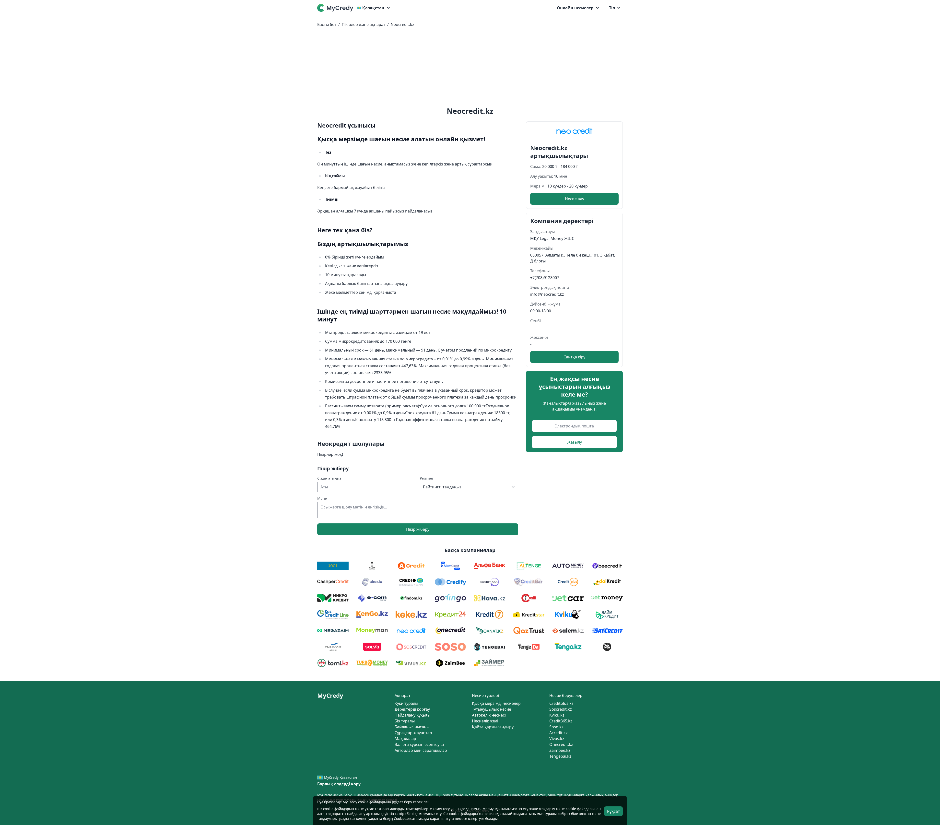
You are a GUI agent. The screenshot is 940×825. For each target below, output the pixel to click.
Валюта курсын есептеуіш (419, 744)
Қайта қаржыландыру (493, 727)
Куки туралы (406, 703)
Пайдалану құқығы (412, 715)
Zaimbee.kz (559, 750)
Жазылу (574, 442)
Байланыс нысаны (412, 727)
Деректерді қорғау (412, 709)
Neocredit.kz (402, 24)
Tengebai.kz (560, 756)
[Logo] (336, 8)
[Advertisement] (470, 68)
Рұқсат (613, 811)
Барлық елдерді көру (339, 784)
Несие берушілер (565, 695)
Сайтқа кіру (574, 357)
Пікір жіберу (417, 529)
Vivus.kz (556, 738)
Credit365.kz (560, 721)
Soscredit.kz (560, 709)
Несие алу (574, 198)
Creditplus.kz (561, 703)
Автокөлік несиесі (489, 715)
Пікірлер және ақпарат (363, 24)
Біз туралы (405, 721)
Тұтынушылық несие (491, 709)
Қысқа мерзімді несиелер (496, 703)
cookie (328, 808)
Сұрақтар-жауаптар (413, 732)
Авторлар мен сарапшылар (421, 750)
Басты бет (326, 24)
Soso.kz (556, 727)
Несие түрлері (485, 695)
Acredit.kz (558, 732)
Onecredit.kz (561, 744)
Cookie (399, 818)
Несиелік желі (485, 721)
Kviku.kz (556, 715)
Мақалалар (405, 738)
